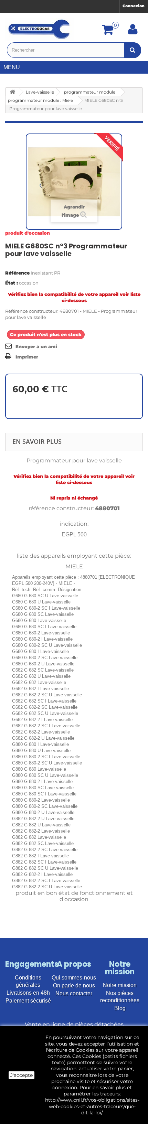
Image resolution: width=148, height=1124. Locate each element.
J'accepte (21, 1075)
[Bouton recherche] (132, 50)
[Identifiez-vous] (133, 31)
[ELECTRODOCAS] (39, 29)
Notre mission (120, 985)
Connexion (134, 5)
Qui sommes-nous (74, 978)
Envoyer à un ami (36, 346)
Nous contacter (73, 993)
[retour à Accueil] (12, 92)
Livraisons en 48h (28, 993)
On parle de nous (74, 985)
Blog (120, 1008)
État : (11, 283)
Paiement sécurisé (28, 1001)
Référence (17, 273)
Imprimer (26, 357)
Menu (11, 67)
